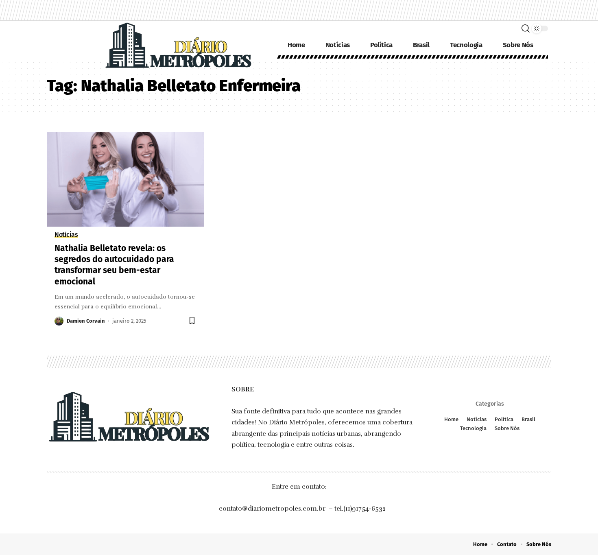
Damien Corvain (86, 321)
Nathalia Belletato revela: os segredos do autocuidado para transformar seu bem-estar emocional (114, 265)
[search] (526, 28)
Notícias (66, 235)
